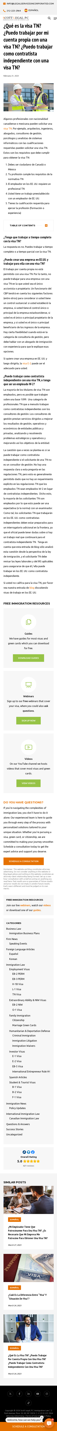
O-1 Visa (17, 1009)
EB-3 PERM (18, 979)
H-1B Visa (17, 984)
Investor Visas (17, 1051)
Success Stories (14, 1129)
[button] (55, 18)
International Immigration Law (23, 1113)
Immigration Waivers (23, 1045)
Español (13, 953)
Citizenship (18, 1020)
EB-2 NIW (17, 1004)
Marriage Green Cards (24, 1025)
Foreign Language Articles (20, 949)
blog (31, 587)
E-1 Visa (16, 1056)
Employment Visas (19, 969)
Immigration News (16, 1103)
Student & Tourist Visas (22, 1082)
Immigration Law (15, 964)
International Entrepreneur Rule (31, 1071)
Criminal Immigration (24, 1035)
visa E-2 (26, 363)
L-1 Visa (16, 989)
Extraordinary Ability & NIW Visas (27, 1000)
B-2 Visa (17, 1092)
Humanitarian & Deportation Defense (29, 1031)
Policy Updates (17, 1108)
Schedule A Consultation (28, 1426)
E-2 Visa (16, 1061)
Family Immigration (19, 1015)
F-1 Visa (16, 1097)
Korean (13, 959)
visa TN (7, 128)
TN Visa (16, 994)
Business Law (13, 928)
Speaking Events (18, 943)
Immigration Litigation (24, 1040)
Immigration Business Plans (24, 933)
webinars (25, 905)
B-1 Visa (17, 1087)
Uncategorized (14, 1134)
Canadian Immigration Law (24, 1118)
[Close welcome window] (42, 1417)
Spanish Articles (18, 1077)
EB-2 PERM (18, 973)
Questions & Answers (18, 1124)
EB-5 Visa (17, 1066)
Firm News (12, 939)
